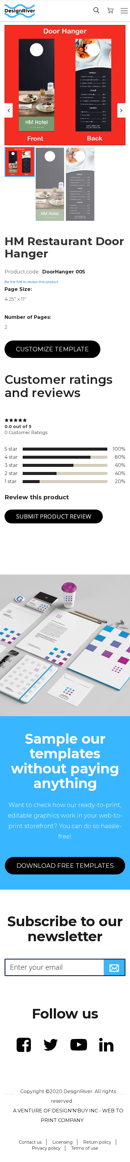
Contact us (30, 1142)
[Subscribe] (114, 967)
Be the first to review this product (31, 282)
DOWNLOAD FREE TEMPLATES (65, 865)
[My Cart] (110, 10)
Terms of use (84, 1148)
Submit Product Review (53, 516)
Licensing (62, 1142)
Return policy (97, 1142)
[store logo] (20, 11)
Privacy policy (46, 1148)
